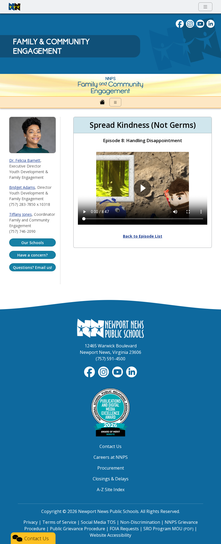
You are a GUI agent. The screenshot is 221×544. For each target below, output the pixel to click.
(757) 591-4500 (110, 359)
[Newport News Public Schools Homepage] (110, 328)
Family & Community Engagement (51, 46)
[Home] (102, 102)
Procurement (110, 468)
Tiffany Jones (20, 214)
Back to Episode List (142, 236)
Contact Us (110, 446)
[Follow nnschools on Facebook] (180, 23)
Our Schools (32, 242)
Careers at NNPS (111, 457)
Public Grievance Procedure (77, 529)
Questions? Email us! (32, 267)
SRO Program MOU (168, 529)
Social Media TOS (98, 522)
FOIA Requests (124, 529)
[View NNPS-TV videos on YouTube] (118, 372)
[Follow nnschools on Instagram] (190, 23)
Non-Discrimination (140, 522)
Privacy (30, 522)
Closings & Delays (111, 479)
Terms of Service (59, 522)
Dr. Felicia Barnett (24, 160)
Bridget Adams (22, 187)
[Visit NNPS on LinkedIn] (210, 23)
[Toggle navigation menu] (205, 6)
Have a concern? (32, 255)
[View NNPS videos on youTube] (200, 23)
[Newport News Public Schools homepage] (14, 6)
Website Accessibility (110, 535)
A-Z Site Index (111, 489)
